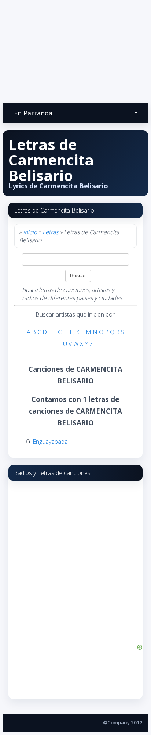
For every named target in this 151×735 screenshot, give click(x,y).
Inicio (30, 232)
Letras (50, 232)
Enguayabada (50, 442)
